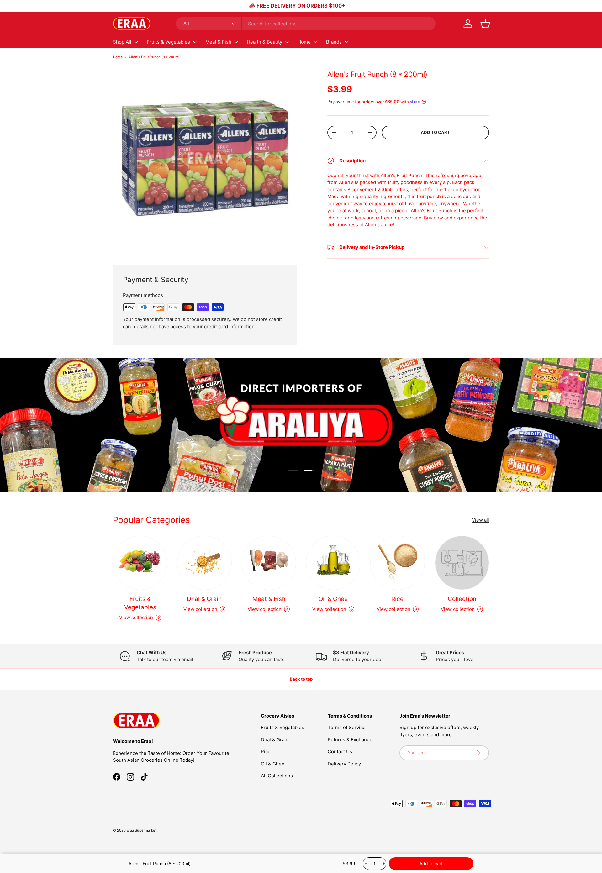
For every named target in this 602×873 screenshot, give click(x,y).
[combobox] (306, 23)
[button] (485, 23)
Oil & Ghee (333, 598)
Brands (334, 42)
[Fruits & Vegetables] (140, 563)
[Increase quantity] (383, 864)
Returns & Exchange (350, 740)
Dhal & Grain (204, 598)
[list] (205, 158)
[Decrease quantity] (365, 864)
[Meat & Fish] (269, 563)
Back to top (301, 678)
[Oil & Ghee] (333, 563)
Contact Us (340, 752)
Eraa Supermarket (142, 830)
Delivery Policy (344, 764)
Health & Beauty (264, 42)
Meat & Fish (218, 42)
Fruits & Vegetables (168, 42)
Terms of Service (347, 728)
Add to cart (435, 132)
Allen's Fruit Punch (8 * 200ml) (155, 57)
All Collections (277, 776)
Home (304, 42)
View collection (458, 609)
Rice (397, 598)
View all (480, 520)
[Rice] (397, 563)
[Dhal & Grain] (204, 563)
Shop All (122, 42)
